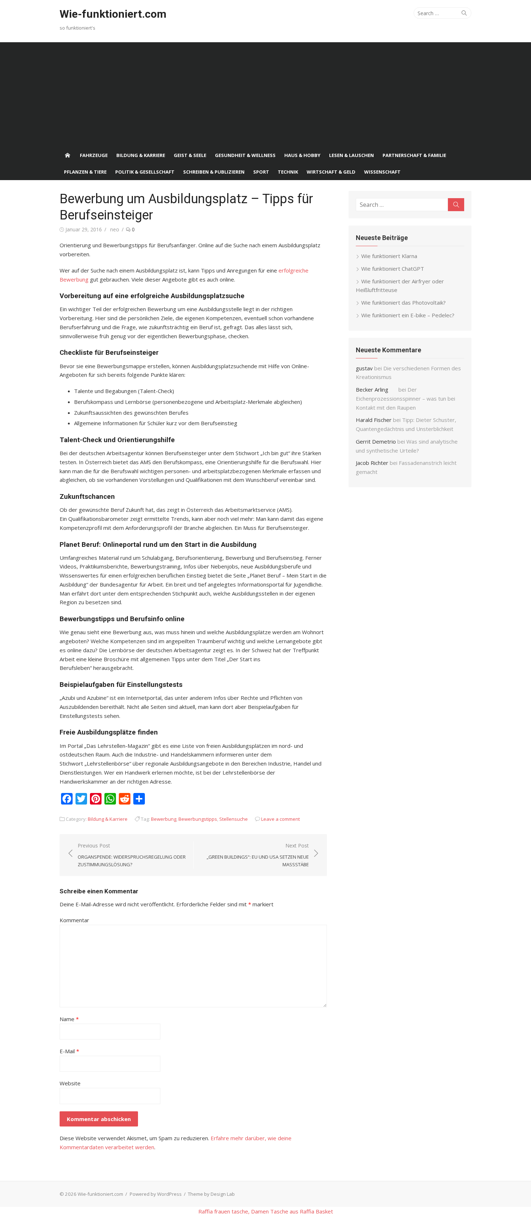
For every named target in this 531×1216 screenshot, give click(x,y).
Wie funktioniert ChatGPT (392, 268)
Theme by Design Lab (211, 1194)
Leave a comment (280, 819)
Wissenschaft (382, 172)
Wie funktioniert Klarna (389, 256)
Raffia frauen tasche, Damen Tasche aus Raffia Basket (265, 1211)
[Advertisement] (265, 92)
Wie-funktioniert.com (113, 14)
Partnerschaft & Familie (414, 155)
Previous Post (132, 855)
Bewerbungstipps (197, 819)
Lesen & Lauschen (351, 155)
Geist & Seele (190, 155)
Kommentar (74, 920)
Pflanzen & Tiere (85, 172)
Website (70, 1083)
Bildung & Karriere (140, 155)
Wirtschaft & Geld (331, 172)
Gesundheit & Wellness (245, 155)
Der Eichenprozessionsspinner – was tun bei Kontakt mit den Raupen (405, 398)
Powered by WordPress (156, 1194)
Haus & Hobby (302, 155)
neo (114, 229)
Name (69, 1019)
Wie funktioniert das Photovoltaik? (403, 302)
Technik (288, 172)
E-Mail (69, 1051)
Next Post (258, 855)
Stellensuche (233, 819)
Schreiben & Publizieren (214, 172)
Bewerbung (163, 819)
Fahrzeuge (94, 155)
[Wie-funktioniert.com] (67, 155)
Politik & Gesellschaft (144, 172)
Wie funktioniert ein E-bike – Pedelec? (407, 315)
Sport (261, 172)
